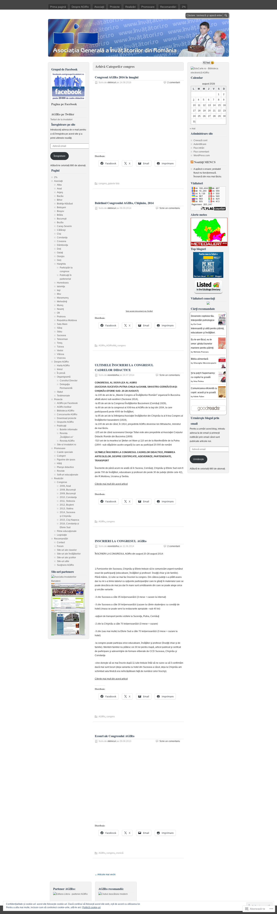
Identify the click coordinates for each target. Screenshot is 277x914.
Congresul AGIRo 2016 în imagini (116, 77)
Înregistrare (59, 156)
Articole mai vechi (105, 874)
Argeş (60, 192)
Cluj (59, 233)
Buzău (60, 222)
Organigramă (63, 377)
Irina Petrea (199, 381)
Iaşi (58, 290)
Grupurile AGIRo (65, 422)
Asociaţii (99, 6)
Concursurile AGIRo (67, 414)
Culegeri (61, 456)
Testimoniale (63, 395)
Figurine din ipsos (66, 459)
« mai (192, 128)
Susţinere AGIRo (65, 565)
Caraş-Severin (64, 226)
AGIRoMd (111, 345)
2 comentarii (173, 82)
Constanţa (62, 237)
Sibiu (59, 331)
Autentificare (200, 144)
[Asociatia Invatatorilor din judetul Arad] (68, 634)
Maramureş (63, 297)
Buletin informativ (68, 429)
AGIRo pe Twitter (62, 114)
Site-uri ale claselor (67, 550)
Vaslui (60, 350)
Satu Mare (62, 324)
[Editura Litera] (70, 894)
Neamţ (60, 309)
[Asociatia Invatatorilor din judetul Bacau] (68, 607)
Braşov (60, 211)
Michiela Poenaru (201, 352)
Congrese (62, 482)
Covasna (61, 241)
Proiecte (115, 6)
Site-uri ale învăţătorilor (69, 553)
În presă (61, 373)
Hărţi (59, 463)
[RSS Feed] (208, 63)
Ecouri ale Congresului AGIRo (114, 736)
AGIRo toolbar (64, 407)
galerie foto (113, 183)
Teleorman (62, 339)
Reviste (61, 471)
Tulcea (60, 346)
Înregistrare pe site (63, 124)
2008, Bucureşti (68, 489)
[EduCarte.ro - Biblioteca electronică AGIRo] (208, 72)
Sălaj (59, 328)
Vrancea (61, 358)
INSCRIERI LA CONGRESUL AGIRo (120, 541)
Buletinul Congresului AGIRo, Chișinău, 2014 (124, 203)
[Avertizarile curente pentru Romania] (209, 245)
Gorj (59, 260)
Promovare (148, 6)
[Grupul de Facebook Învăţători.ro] (68, 99)
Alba (59, 185)
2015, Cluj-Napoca (69, 520)
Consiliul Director (68, 380)
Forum (60, 546)
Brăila (60, 215)
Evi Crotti (197, 324)
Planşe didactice (65, 467)
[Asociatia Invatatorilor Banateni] (68, 581)
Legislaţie (62, 535)
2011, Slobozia (67, 501)
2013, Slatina (66, 508)
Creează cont (200, 140)
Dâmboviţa (62, 245)
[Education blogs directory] (208, 293)
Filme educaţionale (67, 531)
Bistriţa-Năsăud (65, 203)
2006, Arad (65, 486)
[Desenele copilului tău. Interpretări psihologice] (223, 325)
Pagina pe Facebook (64, 104)
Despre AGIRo (80, 6)
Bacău (60, 196)
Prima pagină (58, 6)
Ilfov (59, 294)
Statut (60, 392)
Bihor (59, 200)
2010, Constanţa (68, 497)
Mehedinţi (62, 301)
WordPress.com (202, 155)
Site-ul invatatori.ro (66, 444)
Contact (61, 542)
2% (184, 6)
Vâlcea (60, 354)
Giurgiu (60, 256)
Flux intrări (199, 148)
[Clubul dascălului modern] (113, 894)
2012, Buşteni (67, 504)
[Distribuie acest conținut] (192, 162)
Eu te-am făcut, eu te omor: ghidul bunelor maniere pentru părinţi (202, 343)
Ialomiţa (61, 286)
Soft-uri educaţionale (67, 474)
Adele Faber (198, 396)
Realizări (130, 6)
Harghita (61, 264)
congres (103, 183)
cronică (119, 853)
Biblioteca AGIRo (65, 410)
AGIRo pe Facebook (67, 403)
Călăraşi (61, 230)
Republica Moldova (67, 320)
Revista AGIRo (67, 440)
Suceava (61, 335)
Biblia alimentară (199, 359)
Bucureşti (62, 218)
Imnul (60, 369)
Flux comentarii (201, 151)
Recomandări (168, 6)
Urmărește (198, 459)
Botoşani (61, 207)
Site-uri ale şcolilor (66, 557)
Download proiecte (66, 418)
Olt (58, 313)
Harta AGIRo (63, 365)
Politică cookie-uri (91, 907)
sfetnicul (111, 82)
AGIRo (102, 345)
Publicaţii (61, 425)
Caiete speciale (65, 452)
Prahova (61, 316)
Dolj (59, 249)
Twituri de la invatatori (61, 119)
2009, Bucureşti (68, 493)
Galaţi (60, 252)
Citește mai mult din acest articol (111, 484)
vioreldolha (113, 375)
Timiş (59, 343)
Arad (59, 188)
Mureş (60, 305)
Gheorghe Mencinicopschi (205, 363)
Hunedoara (63, 282)
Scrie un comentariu (169, 208)
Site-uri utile (63, 561)
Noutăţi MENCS (205, 162)
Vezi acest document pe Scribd (139, 311)
